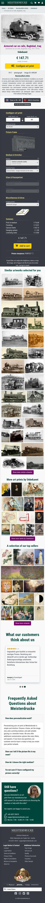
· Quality (26, 853)
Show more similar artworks (22, 472)
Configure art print (24, 66)
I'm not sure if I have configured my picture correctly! (19, 771)
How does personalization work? (18, 718)
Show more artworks (22, 623)
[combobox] (22, 126)
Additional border (10, 124)
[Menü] (2, 3)
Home (3, 8)
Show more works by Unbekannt (22, 538)
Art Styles (11, 8)
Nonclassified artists (22, 8)
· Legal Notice (7, 851)
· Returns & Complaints (10, 861)
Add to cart (24, 246)
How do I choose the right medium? (19, 762)
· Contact (6, 848)
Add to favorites (33, 100)
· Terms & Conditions (9, 853)
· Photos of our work (30, 856)
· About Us (6, 864)
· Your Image (28, 848)
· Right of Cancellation (9, 859)
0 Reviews (27, 104)
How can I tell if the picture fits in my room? (20, 753)
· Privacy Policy (7, 856)
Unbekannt (34, 8)
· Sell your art (28, 851)
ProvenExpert (18, 677)
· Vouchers (27, 859)
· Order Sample (28, 861)
